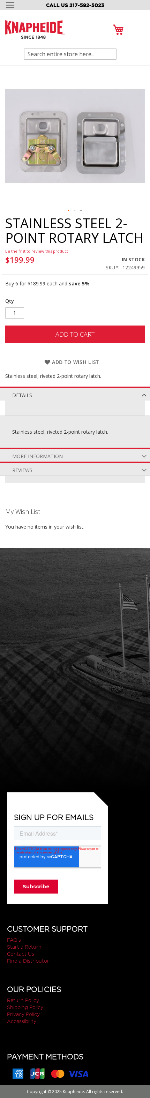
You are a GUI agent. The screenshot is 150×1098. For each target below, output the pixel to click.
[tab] (75, 394)
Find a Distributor (28, 961)
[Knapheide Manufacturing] (35, 33)
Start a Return (24, 947)
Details (22, 395)
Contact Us (20, 954)
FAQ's (14, 940)
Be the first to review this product (36, 251)
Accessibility (21, 1021)
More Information (37, 456)
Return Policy (23, 1000)
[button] (69, 211)
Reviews (22, 470)
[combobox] (70, 54)
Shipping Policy (25, 1007)
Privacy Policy (23, 1014)
